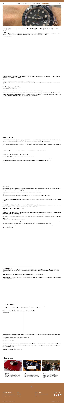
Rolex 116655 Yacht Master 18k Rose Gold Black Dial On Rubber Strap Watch (19, 337)
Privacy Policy (5, 401)
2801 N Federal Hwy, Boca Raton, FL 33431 (8, 340)
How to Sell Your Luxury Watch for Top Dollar (31, 372)
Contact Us (19, 396)
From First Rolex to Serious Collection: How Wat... (12, 372)
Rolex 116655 (5, 219)
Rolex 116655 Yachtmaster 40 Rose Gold (15, 155)
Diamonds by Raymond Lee (6, 343)
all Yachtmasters (46, 140)
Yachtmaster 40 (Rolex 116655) (34, 33)
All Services (19, 394)
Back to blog (32, 353)
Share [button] (5, 32)
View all (32, 381)
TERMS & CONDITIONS (11, 401)
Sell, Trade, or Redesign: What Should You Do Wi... (51, 372)
